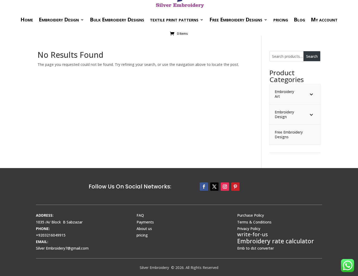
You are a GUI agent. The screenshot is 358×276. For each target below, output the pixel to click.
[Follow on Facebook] (204, 186)
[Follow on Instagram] (225, 186)
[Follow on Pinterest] (235, 186)
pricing (280, 19)
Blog (299, 19)
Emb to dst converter (255, 248)
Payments (145, 222)
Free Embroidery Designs (235, 19)
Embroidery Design (59, 19)
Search (312, 56)
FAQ (140, 215)
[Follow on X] (214, 186)
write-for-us (252, 234)
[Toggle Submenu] (311, 94)
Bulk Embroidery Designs (117, 19)
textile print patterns (174, 19)
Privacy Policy (248, 228)
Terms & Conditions (254, 222)
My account (324, 19)
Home (26, 19)
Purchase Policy (250, 215)
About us (144, 228)
